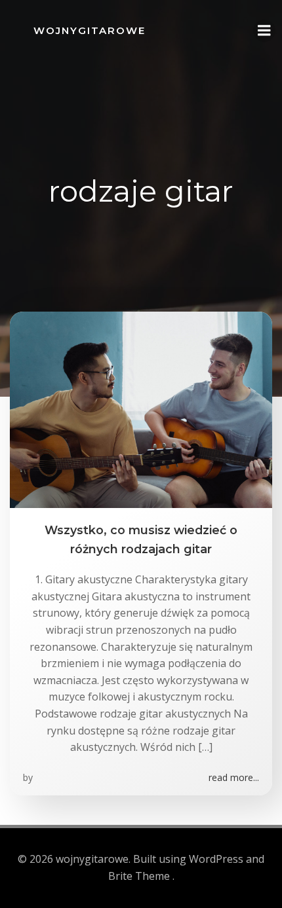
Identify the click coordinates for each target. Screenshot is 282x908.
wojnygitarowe (89, 30)
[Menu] (264, 31)
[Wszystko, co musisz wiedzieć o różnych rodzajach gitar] (141, 409)
